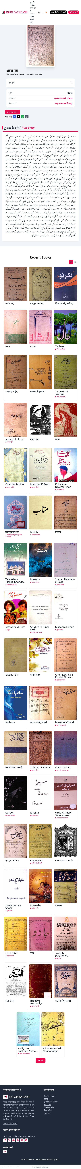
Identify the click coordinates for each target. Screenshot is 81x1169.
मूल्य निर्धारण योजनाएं (51, 1101)
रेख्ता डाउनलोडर (49, 1096)
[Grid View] (71, 262)
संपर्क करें (32, 21)
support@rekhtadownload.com (21, 1136)
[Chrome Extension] (46, 12)
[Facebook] (5, 1140)
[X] (9, 1140)
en (5, 1151)
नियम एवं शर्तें (48, 1110)
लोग (32, 5)
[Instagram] (18, 1140)
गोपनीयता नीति (49, 1107)
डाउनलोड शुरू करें (12, 112)
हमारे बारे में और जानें (10, 1123)
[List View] (75, 262)
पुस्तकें (32, 2)
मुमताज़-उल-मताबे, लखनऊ (63, 98)
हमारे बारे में (33, 9)
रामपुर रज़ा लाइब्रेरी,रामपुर (63, 103)
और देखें (40, 1060)
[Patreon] (26, 1140)
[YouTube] (13, 1140)
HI (39, 12)
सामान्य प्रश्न (32, 15)
